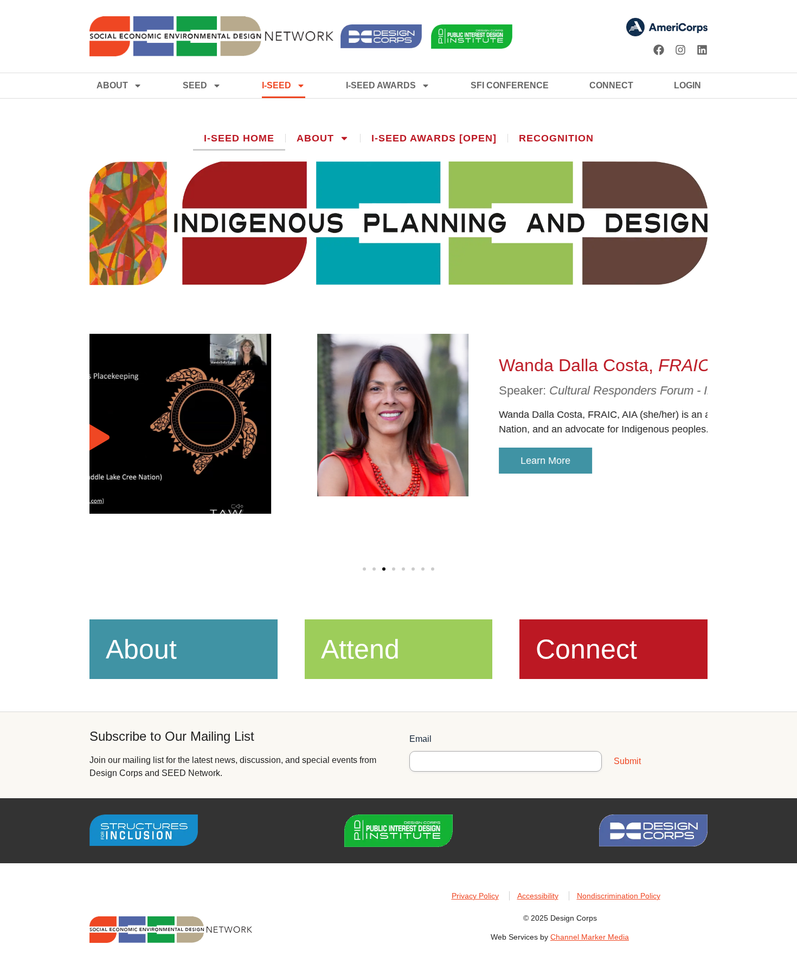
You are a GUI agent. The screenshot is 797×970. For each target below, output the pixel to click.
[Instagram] (680, 49)
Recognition (556, 138)
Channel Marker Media (589, 937)
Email (420, 738)
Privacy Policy (475, 895)
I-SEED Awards (381, 85)
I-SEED (276, 85)
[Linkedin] (702, 49)
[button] (364, 569)
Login (687, 85)
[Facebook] (658, 49)
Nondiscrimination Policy (618, 895)
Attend (360, 649)
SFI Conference (510, 85)
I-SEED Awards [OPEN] (434, 138)
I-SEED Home (239, 138)
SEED (195, 85)
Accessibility (537, 895)
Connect (611, 85)
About (112, 85)
